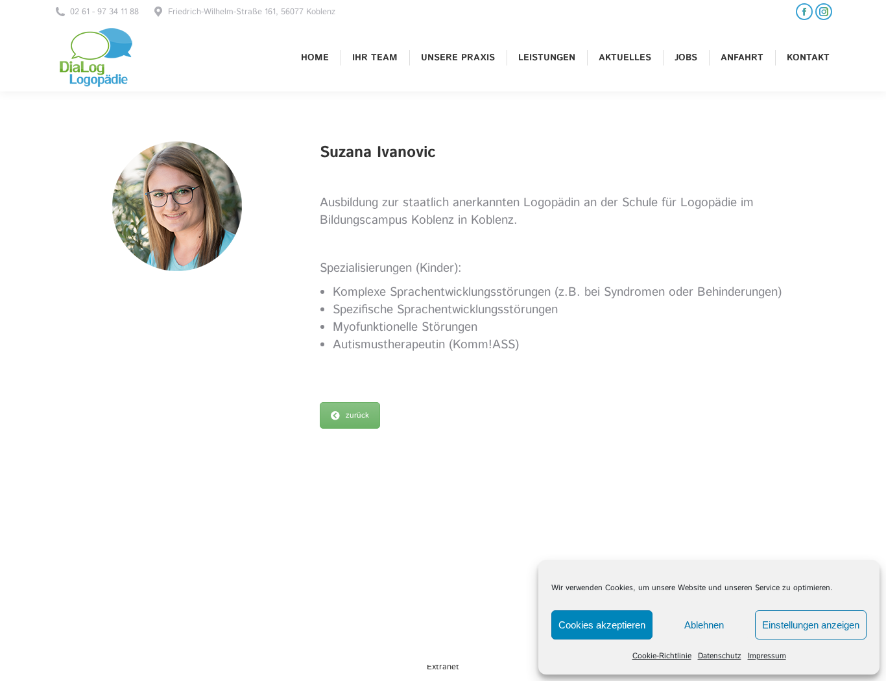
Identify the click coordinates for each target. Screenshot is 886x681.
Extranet (443, 667)
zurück (357, 415)
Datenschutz (719, 656)
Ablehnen (704, 624)
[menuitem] (314, 57)
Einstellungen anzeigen (810, 624)
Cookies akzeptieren (601, 624)
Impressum (767, 656)
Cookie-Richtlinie (661, 656)
